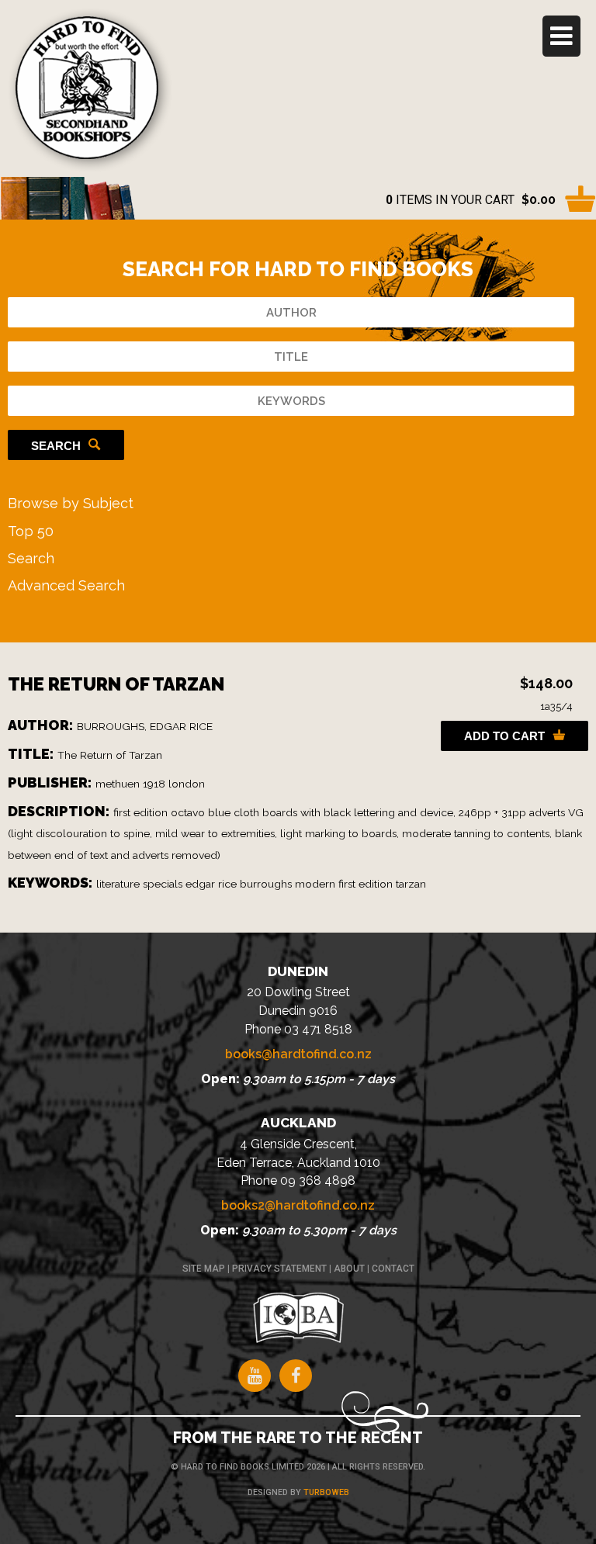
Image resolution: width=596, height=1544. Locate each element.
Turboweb (326, 1492)
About (349, 1268)
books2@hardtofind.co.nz (298, 1205)
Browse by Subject (70, 503)
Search (56, 445)
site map (203, 1268)
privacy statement (279, 1268)
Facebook (295, 1375)
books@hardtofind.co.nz (298, 1054)
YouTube (254, 1375)
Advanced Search (66, 585)
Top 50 (31, 531)
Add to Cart (504, 736)
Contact (393, 1268)
